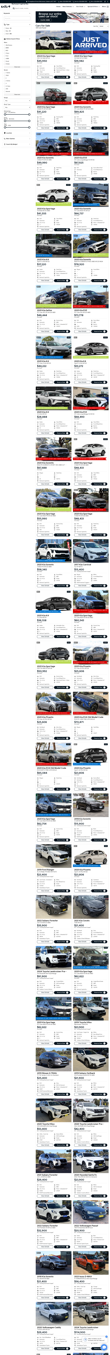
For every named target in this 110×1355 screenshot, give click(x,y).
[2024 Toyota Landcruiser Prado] (53, 958)
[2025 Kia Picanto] (91, 652)
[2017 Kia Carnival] (91, 551)
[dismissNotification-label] (106, 1337)
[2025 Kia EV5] (91, 297)
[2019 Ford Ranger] (53, 856)
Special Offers (93, 6)
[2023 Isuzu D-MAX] (91, 1263)
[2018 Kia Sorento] (91, 805)
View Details (45, 77)
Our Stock (79, 6)
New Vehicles (67, 6)
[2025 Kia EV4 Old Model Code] (91, 703)
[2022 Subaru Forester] (53, 907)
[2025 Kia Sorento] (91, 93)
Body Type (7, 104)
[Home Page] (5, 7)
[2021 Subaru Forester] (53, 1161)
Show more (17, 67)
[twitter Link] (108, 2)
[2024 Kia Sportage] (53, 42)
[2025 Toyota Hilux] (53, 1110)
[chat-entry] (104, 1347)
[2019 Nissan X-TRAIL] (53, 1059)
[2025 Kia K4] (53, 246)
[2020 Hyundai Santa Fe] (91, 1161)
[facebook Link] (105, 2)
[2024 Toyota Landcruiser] (91, 1314)
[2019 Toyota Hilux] (91, 1009)
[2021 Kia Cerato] (91, 907)
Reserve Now (61, 77)
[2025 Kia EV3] (91, 144)
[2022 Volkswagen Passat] (91, 1212)
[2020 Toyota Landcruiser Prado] (91, 1110)
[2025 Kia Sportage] (53, 93)
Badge (6, 97)
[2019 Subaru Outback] (91, 1059)
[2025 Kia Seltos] (53, 297)
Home (58, 6)
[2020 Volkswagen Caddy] (53, 1314)
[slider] (5, 114)
